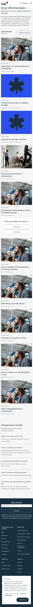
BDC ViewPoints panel (23, 554)
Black (2, 532)
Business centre (5, 568)
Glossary (19, 543)
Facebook (20, 565)
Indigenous (4, 535)
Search (25, 3)
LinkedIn (19, 562)
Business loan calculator (23, 537)
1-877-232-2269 (5, 565)
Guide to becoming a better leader (12, 436)
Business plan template (23, 533)
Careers (19, 551)
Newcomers (4, 545)
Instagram (20, 568)
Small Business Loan (22, 530)
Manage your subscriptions (21, 546)
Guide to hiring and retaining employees (13, 472)
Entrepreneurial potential (14, 461)
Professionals (5, 551)
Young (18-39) (5, 541)
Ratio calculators (21, 540)
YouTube (19, 572)
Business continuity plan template (12, 447)
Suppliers (3, 554)
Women (3, 538)
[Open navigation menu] (31, 3)
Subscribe (16, 510)
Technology (4, 548)
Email (2, 562)
